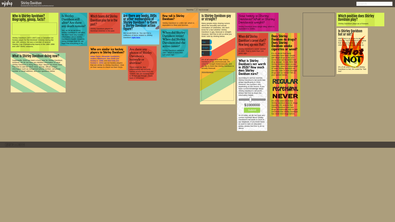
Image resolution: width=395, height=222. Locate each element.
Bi (203, 53)
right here (136, 37)
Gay (204, 42)
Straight (205, 48)
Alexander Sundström (110, 56)
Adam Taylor (95, 56)
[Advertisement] (318, 44)
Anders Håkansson (98, 59)
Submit (252, 110)
